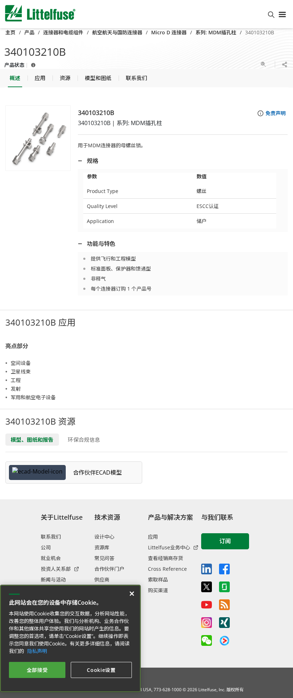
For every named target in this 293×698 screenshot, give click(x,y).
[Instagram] (206, 622)
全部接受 (37, 670)
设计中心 (104, 536)
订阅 (225, 541)
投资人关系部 (56, 568)
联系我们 (51, 536)
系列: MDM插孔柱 (215, 32)
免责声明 (275, 113)
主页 (10, 32)
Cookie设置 (101, 670)
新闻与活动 (53, 579)
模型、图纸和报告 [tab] (32, 439)
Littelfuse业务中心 (169, 547)
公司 (46, 547)
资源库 (101, 547)
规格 (92, 161)
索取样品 (158, 579)
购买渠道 (158, 590)
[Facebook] (224, 569)
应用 (153, 536)
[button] (38, 138)
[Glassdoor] (224, 586)
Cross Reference (167, 568)
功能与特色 (101, 244)
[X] (206, 586)
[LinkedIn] (206, 569)
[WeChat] (206, 640)
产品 (29, 32)
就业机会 (51, 558)
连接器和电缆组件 (63, 32)
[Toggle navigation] (283, 14)
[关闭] (132, 594)
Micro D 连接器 (169, 32)
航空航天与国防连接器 (117, 32)
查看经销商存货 (165, 558)
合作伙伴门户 (109, 568)
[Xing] (224, 622)
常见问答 (104, 558)
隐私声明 (37, 651)
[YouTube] (206, 604)
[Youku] (224, 640)
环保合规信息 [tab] (84, 439)
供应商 (101, 579)
